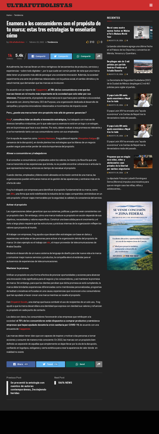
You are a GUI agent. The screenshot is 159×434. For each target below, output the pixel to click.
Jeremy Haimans (46, 138)
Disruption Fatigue (87, 138)
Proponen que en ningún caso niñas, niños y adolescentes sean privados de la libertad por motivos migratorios (118, 162)
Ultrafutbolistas (16, 42)
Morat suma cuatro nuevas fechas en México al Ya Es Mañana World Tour (118, 32)
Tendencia (52, 42)
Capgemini (41, 90)
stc (48, 242)
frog (9, 119)
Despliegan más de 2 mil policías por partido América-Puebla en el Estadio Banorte (118, 66)
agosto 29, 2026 (115, 41)
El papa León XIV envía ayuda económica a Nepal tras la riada (118, 98)
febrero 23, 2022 (36, 42)
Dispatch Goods (19, 302)
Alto (13, 194)
